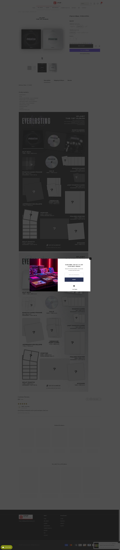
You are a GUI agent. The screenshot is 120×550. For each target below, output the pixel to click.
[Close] (93, 259)
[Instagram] (76, 285)
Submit (76, 279)
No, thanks (77, 289)
